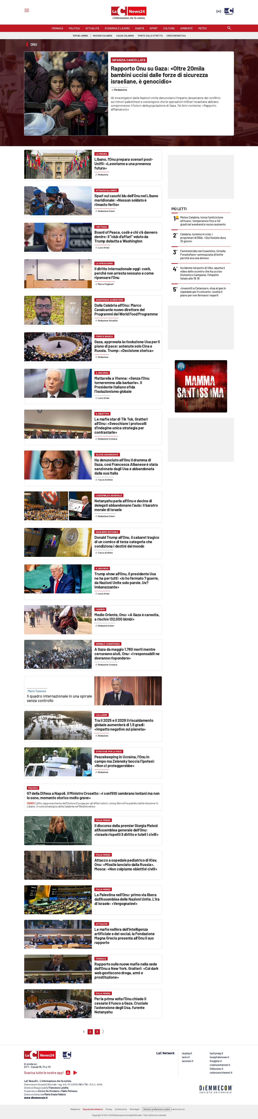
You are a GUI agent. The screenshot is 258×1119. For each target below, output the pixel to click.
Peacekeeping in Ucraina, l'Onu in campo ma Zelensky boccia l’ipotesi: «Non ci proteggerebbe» (124, 761)
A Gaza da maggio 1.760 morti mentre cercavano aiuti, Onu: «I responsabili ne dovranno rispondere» (127, 653)
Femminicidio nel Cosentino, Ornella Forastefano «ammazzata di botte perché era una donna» (203, 254)
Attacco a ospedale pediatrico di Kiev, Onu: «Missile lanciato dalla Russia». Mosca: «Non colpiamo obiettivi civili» (125, 864)
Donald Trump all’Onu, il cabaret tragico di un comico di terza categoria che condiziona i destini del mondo (126, 541)
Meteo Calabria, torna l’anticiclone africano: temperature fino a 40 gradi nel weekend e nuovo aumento (203, 220)
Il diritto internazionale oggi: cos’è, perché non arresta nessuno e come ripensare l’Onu (124, 273)
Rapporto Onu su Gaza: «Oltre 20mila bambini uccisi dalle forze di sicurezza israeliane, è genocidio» (159, 75)
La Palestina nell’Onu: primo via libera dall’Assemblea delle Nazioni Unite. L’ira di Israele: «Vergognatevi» (127, 899)
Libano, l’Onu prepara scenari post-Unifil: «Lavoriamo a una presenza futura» (123, 163)
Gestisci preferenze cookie (156, 1109)
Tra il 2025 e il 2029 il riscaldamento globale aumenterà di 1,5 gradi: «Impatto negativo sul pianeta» (123, 724)
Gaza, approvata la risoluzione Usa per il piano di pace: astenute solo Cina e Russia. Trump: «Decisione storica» (127, 346)
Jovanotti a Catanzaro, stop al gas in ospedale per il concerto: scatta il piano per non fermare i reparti (203, 291)
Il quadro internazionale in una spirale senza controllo (59, 698)
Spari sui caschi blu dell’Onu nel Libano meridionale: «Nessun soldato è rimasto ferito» (126, 200)
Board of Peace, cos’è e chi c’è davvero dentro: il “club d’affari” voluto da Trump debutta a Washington (125, 236)
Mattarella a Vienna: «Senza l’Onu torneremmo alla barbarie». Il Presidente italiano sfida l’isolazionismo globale (121, 385)
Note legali (134, 1109)
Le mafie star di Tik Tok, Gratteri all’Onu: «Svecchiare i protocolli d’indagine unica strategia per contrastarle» (121, 425)
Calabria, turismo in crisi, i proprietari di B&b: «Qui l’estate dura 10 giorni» (203, 237)
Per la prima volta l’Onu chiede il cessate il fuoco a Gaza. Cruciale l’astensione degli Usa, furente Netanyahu (121, 1005)
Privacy (108, 1109)
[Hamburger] (26, 11)
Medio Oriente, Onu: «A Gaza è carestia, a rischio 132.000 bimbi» (126, 616)
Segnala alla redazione (93, 1109)
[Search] (229, 28)
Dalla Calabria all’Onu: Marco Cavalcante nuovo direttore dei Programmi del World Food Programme (126, 309)
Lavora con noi (178, 1109)
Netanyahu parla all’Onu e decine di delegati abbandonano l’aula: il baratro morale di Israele (126, 505)
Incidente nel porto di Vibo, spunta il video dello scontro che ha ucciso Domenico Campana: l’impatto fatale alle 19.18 (202, 273)
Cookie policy (121, 1109)
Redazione (75, 1109)
